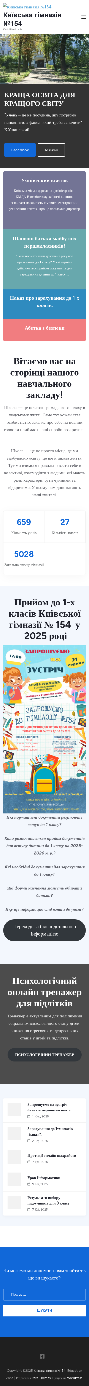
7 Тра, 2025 (40, 1162)
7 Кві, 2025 (40, 1209)
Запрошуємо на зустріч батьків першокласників (49, 1107)
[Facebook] (42, 1357)
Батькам (51, 150)
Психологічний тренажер (44, 1054)
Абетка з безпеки (45, 328)
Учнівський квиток (44, 180)
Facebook (20, 150)
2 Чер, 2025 (40, 1141)
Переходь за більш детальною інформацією (44, 930)
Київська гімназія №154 (50, 1371)
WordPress (75, 1378)
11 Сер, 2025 (40, 1116)
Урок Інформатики (43, 1177)
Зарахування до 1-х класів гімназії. (50, 1131)
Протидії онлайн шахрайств (51, 1155)
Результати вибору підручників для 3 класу (48, 1200)
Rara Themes (41, 1378)
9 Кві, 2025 (40, 1184)
